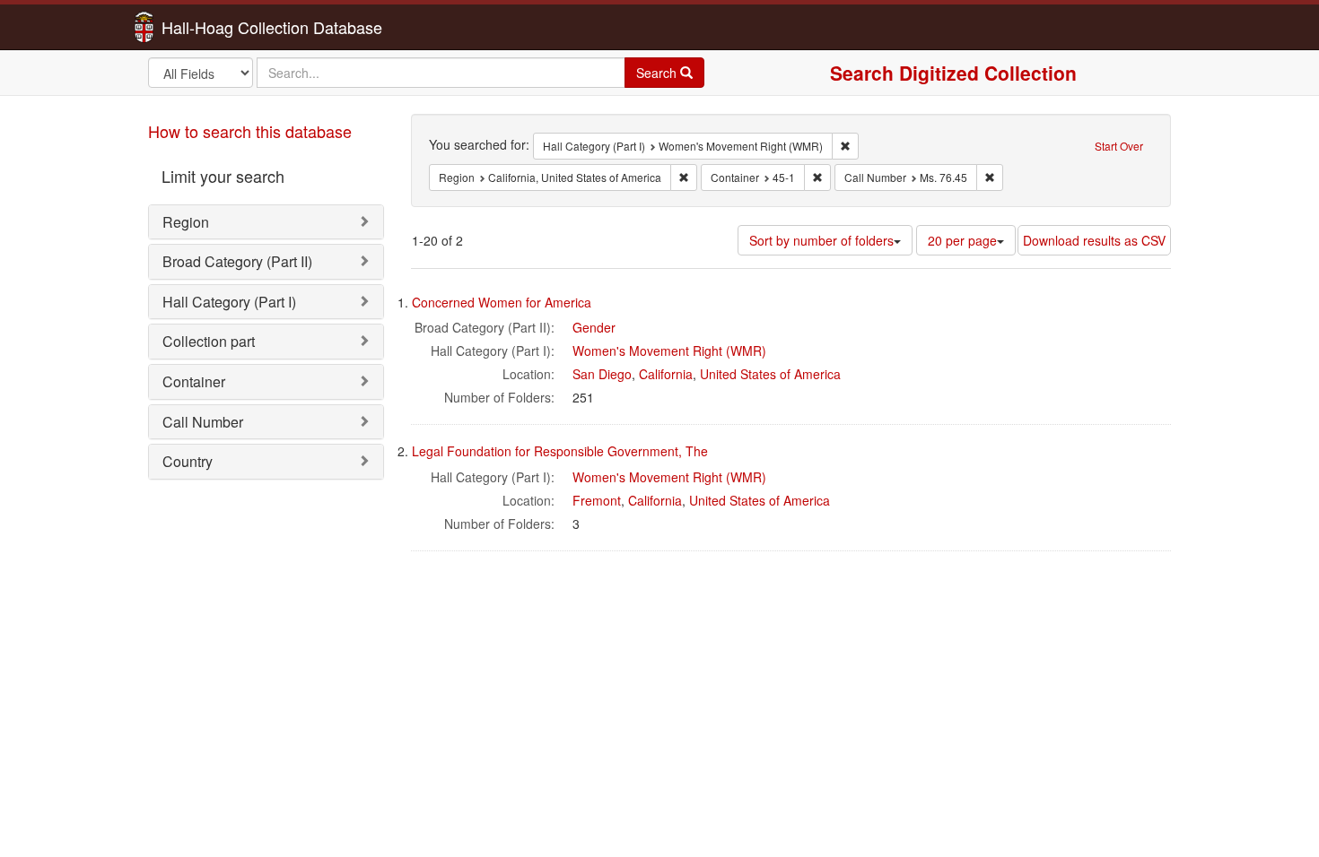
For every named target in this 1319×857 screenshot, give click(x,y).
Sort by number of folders (821, 240)
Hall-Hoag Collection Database (215, 27)
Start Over (1119, 145)
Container (193, 381)
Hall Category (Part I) (229, 301)
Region (185, 222)
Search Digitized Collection (953, 72)
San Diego (602, 374)
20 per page (962, 240)
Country (187, 461)
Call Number (202, 421)
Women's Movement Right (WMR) (669, 350)
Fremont (596, 500)
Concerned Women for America (501, 302)
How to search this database (250, 131)
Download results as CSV (1094, 240)
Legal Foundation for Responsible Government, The (560, 451)
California (666, 374)
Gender (594, 327)
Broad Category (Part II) (237, 261)
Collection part (208, 341)
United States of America (770, 374)
